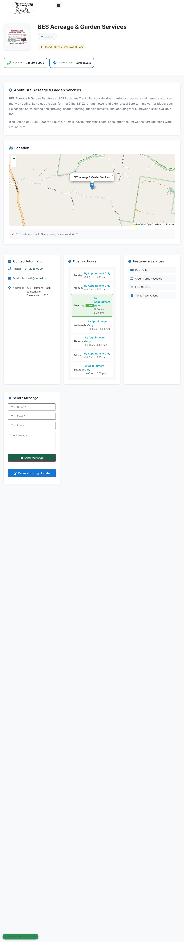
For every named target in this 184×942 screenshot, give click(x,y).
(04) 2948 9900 (33, 268)
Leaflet (139, 224)
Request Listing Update (33, 473)
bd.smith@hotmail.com (35, 278)
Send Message (33, 458)
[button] (58, 5)
